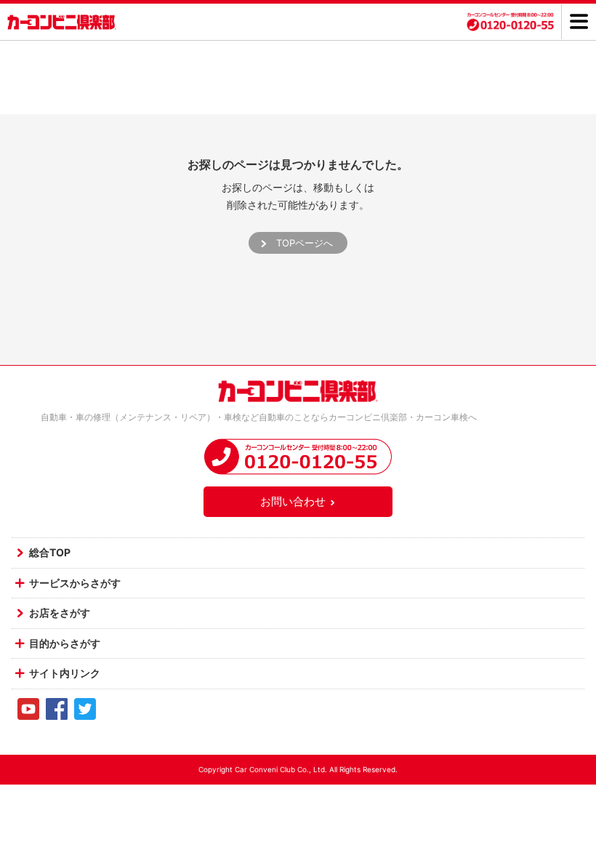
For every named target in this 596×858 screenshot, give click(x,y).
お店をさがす (59, 612)
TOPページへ (304, 243)
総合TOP (50, 552)
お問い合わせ (293, 501)
